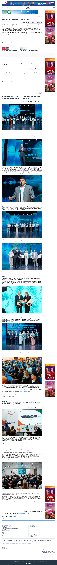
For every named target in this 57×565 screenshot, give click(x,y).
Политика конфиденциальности (46, 554)
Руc (2, 7)
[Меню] (54, 8)
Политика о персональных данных (46, 547)
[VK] (12, 522)
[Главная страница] (28, 8)
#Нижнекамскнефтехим (10, 396)
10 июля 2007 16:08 (39, 16)
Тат (7, 7)
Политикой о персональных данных (30, 561)
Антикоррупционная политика (46, 549)
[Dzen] (34, 522)
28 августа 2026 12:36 (38, 93)
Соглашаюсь (29, 563)
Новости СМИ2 (5, 55)
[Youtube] (45, 522)
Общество (40, 58)
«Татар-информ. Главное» (23, 391)
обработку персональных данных (20, 561)
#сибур (4, 396)
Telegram (15, 42)
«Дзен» (12, 42)
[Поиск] (48, 7)
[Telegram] (23, 522)
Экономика (40, 92)
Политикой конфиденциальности (42, 561)
